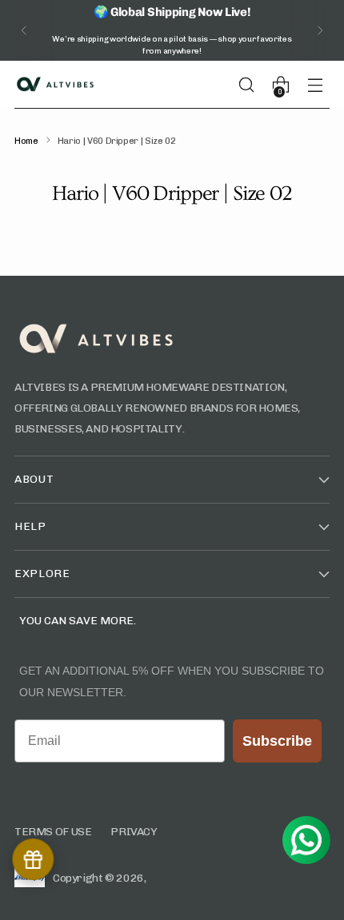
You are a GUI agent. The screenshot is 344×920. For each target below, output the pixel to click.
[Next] (320, 30)
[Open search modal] (252, 84)
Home (26, 140)
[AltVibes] (54, 84)
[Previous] (24, 30)
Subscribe (277, 741)
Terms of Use (52, 831)
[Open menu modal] (321, 84)
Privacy (133, 831)
